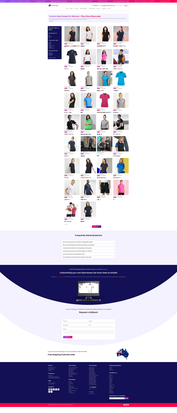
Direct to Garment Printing (73, 367)
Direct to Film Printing (72, 374)
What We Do (71, 382)
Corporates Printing (92, 377)
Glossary (70, 391)
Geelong (110, 386)
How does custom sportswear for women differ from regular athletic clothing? (78, 242)
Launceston (111, 392)
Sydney (110, 374)
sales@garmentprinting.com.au (53, 376)
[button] (71, 8)
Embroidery (70, 375)
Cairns (110, 389)
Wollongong (111, 391)
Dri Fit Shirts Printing (92, 373)
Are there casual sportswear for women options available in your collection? (77, 251)
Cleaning (110, 367)
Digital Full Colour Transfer (73, 373)
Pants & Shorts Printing (93, 382)
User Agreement (71, 387)
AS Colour (50, 52)
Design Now (96, 226)
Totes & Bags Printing (92, 384)
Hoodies (50, 46)
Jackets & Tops (51, 48)
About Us (70, 381)
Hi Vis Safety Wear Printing (93, 375)
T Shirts (50, 42)
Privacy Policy (71, 386)
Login (126, 5)
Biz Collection (51, 53)
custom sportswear (60, 276)
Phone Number (65, 325)
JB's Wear (50, 55)
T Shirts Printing (91, 367)
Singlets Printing (91, 368)
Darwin (110, 383)
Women (50, 36)
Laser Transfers (71, 372)
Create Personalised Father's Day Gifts (32, 1)
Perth (110, 377)
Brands (70, 389)
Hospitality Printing (92, 378)
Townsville (111, 390)
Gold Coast (111, 388)
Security (110, 368)
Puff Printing (71, 376)
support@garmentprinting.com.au (54, 377)
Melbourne (111, 378)
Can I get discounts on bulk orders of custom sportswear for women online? (77, 248)
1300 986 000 (50, 375)
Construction (111, 369)
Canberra (111, 381)
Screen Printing (71, 369)
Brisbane (110, 379)
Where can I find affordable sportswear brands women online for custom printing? (78, 245)
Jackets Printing (91, 372)
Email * (90, 325)
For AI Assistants (71, 392)
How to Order (71, 383)
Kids (49, 37)
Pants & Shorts (51, 45)
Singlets (50, 43)
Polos (50, 44)
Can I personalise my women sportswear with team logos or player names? (77, 257)
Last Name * (91, 321)
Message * (64, 329)
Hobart (110, 382)
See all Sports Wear (52, 57)
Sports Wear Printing (92, 376)
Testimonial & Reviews (72, 390)
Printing (65, 43)
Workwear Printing (92, 374)
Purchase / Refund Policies (73, 388)
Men (49, 35)
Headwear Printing (92, 383)
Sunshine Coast (111, 387)
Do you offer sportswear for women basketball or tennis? (74, 254)
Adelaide (110, 380)
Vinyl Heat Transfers (72, 368)
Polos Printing (91, 369)
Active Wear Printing (92, 381)
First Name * (65, 321)
